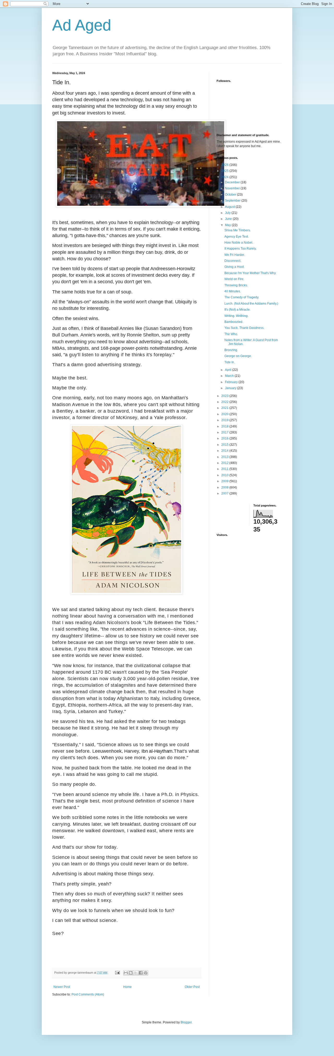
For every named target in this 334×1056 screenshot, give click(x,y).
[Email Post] (117, 972)
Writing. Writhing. (236, 316)
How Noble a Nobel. (238, 242)
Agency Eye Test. (236, 236)
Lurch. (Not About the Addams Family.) (251, 303)
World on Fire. (234, 279)
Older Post (192, 987)
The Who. (231, 334)
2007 (225, 493)
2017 (225, 432)
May (228, 225)
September (233, 200)
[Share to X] (135, 972)
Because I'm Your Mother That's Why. (250, 273)
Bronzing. (231, 350)
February (231, 382)
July (228, 213)
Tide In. (229, 362)
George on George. (238, 356)
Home (127, 987)
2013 (225, 457)
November (233, 188)
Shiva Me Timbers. (237, 230)
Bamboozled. (233, 322)
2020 (225, 414)
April (228, 370)
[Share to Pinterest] (145, 972)
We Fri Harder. (234, 255)
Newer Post (61, 987)
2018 (225, 426)
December (233, 182)
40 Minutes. (232, 291)
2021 (225, 408)
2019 (225, 420)
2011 (225, 469)
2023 (225, 396)
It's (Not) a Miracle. (237, 309)
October (231, 194)
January (231, 388)
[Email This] (125, 972)
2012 (225, 463)
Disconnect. (232, 261)
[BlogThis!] (130, 972)
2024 (225, 177)
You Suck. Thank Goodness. (244, 328)
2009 (225, 481)
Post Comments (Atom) (87, 994)
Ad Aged (81, 25)
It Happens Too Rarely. (240, 248)
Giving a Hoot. (234, 267)
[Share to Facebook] (140, 972)
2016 (225, 438)
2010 (225, 475)
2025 (225, 171)
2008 (225, 487)
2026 (225, 165)
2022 (225, 402)
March (230, 376)
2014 (225, 450)
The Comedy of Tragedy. (241, 297)
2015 (225, 444)
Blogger (186, 1022)
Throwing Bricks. (236, 285)
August (230, 207)
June (229, 219)
